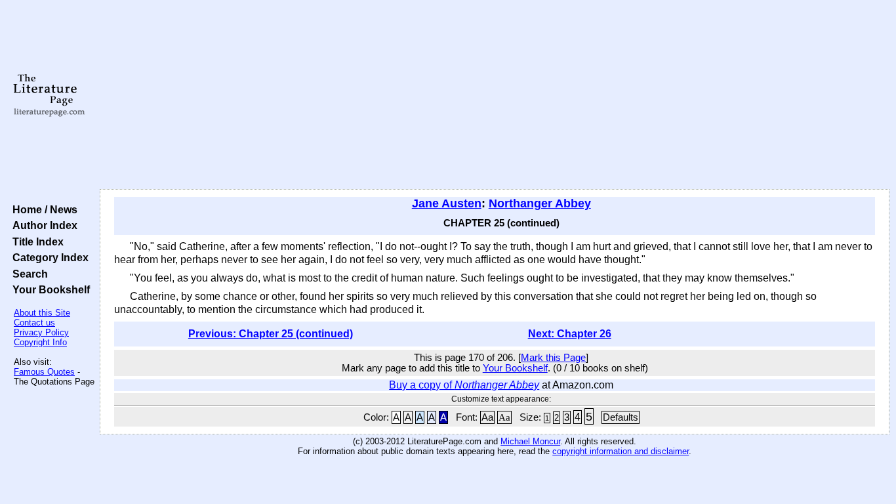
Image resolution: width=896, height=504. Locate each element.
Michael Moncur (530, 441)
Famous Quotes (44, 372)
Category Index (48, 257)
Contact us (34, 322)
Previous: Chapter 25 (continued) (270, 333)
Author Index (42, 225)
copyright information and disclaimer (620, 451)
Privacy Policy (41, 332)
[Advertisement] (494, 95)
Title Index (35, 241)
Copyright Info (40, 342)
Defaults (620, 417)
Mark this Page (553, 357)
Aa (487, 417)
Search (27, 274)
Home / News (42, 209)
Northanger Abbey (540, 203)
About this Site (42, 313)
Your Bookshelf (48, 289)
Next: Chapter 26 (569, 333)
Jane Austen (446, 203)
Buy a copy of (464, 384)
